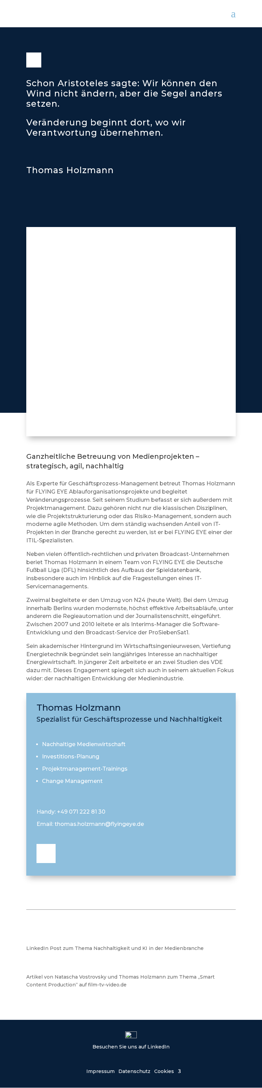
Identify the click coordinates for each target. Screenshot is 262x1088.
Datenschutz (134, 1071)
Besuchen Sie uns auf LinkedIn (131, 1047)
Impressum (100, 1071)
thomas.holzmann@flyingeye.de (99, 824)
